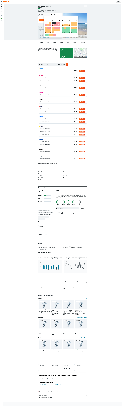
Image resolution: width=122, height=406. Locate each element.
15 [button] (50, 27)
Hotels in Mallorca (65, 403)
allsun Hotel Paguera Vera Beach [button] (44, 309)
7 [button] (69, 25)
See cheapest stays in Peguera (82, 317)
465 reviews (46, 8)
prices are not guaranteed (57, 392)
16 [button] (52, 27)
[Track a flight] (1, 13)
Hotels (44, 403)
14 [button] (69, 27)
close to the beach (50, 212)
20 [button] (45, 30)
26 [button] (59, 30)
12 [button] (59, 25)
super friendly (46, 216)
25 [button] (57, 30)
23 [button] (52, 30)
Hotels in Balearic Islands (59, 403)
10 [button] (54, 25)
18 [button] (57, 27)
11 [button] (62, 27)
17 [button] (76, 27)
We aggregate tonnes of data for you (45, 397)
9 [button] (52, 25)
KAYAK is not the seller (43, 395)
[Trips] (1, 16)
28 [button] (69, 32)
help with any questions (47, 214)
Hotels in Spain (52, 403)
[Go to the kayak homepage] (6, 1)
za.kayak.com (40, 403)
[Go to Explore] (1, 11)
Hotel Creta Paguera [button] (42, 350)
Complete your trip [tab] (43, 378)
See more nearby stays (83, 298)
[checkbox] (43, 235)
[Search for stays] (1, 6)
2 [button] (52, 23)
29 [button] (50, 32)
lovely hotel (40, 212)
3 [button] (76, 23)
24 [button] (54, 30)
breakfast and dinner (46, 210)
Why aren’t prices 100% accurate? (45, 398)
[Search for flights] (1, 4)
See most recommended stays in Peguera (80, 337)
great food (44, 212)
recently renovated (41, 218)
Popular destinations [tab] (50, 378)
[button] (2, 1)
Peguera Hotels (71, 403)
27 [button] (45, 32)
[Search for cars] (1, 8)
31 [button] (76, 32)
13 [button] (45, 27)
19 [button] (59, 27)
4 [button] (62, 25)
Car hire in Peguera (43, 384)
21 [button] (69, 30)
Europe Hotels (47, 403)
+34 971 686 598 (41, 11)
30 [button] (52, 32)
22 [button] (50, 30)
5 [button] (59, 23)
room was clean (41, 216)
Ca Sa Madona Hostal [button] (78, 310)
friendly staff (40, 210)
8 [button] (50, 25)
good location (41, 214)
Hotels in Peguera (58, 384)
